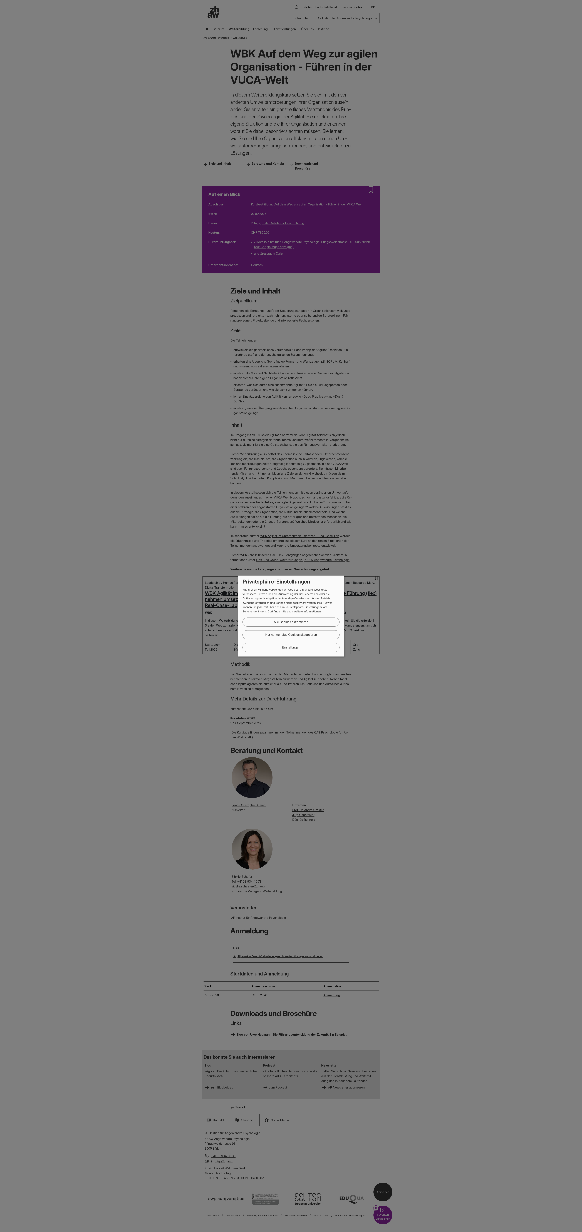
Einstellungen (291, 647)
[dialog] (291, 616)
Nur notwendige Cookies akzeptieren (291, 635)
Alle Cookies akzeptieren (291, 622)
